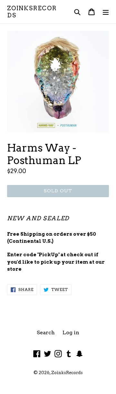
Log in (71, 332)
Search (46, 332)
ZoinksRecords (32, 12)
